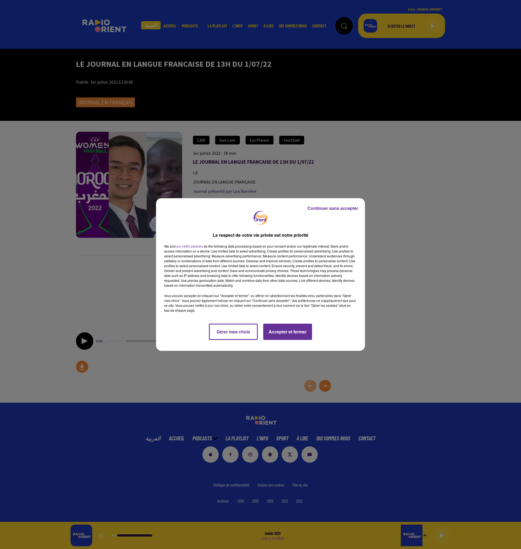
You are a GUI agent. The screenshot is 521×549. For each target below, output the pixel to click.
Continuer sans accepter (332, 208)
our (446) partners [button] (189, 246)
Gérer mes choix (233, 332)
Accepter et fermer (288, 332)
